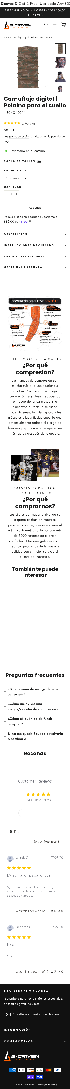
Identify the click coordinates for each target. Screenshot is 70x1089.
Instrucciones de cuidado (29, 245)
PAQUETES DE (15, 170)
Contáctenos (18, 1041)
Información (17, 1030)
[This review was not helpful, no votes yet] (59, 911)
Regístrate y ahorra (26, 991)
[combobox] (48, 841)
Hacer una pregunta (23, 267)
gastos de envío (19, 136)
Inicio (7, 37)
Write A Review (35, 813)
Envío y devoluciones (24, 256)
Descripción (15, 234)
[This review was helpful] (52, 911)
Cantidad (13, 186)
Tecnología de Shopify (47, 1084)
